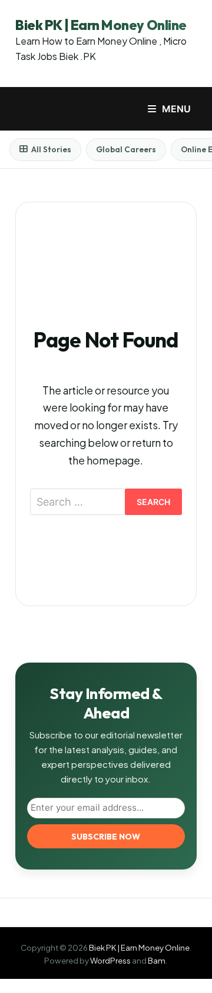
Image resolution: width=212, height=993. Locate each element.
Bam (156, 960)
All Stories (51, 149)
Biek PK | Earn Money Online (100, 25)
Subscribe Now (105, 836)
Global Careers (126, 149)
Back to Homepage (105, 550)
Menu (176, 109)
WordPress (110, 960)
